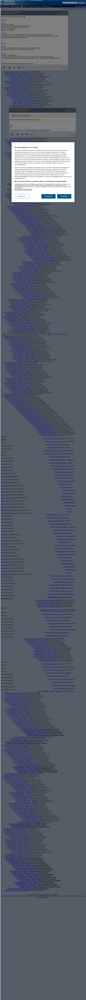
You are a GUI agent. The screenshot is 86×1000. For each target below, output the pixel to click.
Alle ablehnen (48, 196)
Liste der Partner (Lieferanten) (23, 189)
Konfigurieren (22, 196)
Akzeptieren (64, 196)
